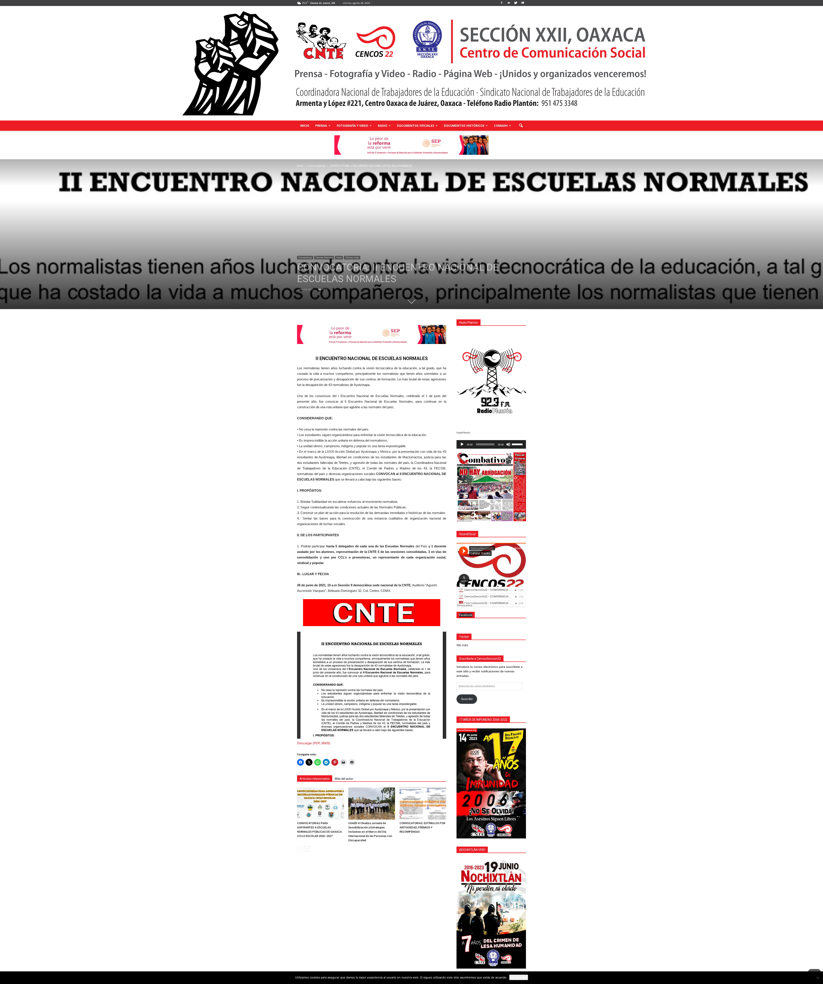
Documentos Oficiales (415, 126)
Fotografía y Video (352, 126)
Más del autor (344, 778)
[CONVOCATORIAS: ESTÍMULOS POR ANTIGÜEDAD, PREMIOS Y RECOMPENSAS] (422, 803)
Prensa (321, 126)
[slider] (518, 444)
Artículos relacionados (315, 778)
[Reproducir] (462, 444)
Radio (382, 126)
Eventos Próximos (324, 257)
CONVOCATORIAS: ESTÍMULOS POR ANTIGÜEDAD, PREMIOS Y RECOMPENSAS (422, 827)
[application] (491, 444)
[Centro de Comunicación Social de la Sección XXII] (411, 63)
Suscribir (467, 699)
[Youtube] (523, 3)
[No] (817, 978)
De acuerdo (518, 977)
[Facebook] (501, 3)
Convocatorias (305, 257)
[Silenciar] (508, 444)
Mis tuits (462, 645)
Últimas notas (352, 257)
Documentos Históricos (464, 126)
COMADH (501, 126)
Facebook (465, 615)
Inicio (304, 126)
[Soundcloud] (508, 3)
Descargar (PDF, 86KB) (313, 743)
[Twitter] (515, 3)
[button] (521, 126)
